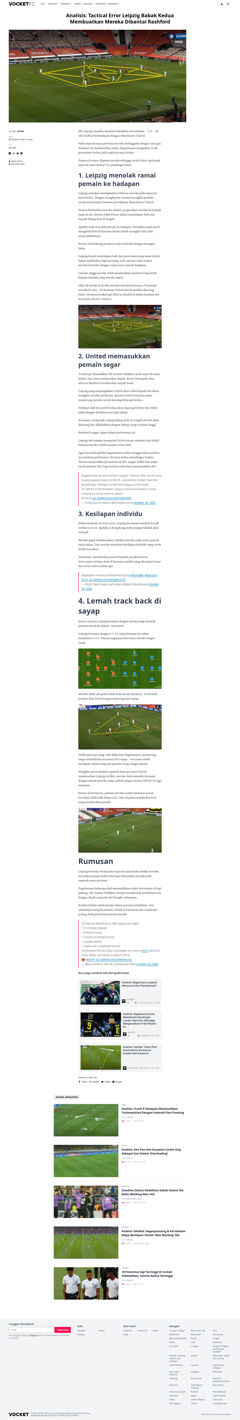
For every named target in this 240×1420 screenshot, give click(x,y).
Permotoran (196, 1378)
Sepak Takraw (219, 1395)
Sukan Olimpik (197, 1399)
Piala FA (194, 1391)
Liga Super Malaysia (174, 1373)
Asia (43, 4)
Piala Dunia (218, 1385)
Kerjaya (81, 1334)
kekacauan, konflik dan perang (221, 1357)
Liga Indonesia (176, 1365)
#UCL (85, 580)
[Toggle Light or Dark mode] (222, 4)
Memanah (217, 1371)
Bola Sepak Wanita (177, 1338)
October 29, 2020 (147, 964)
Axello (14, 148)
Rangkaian (113, 4)
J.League (195, 1346)
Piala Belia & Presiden (196, 1386)
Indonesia (65, 4)
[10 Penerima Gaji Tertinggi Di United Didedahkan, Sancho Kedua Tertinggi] (86, 1283)
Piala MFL (173, 1395)
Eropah (77, 4)
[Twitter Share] (18, 153)
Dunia (194, 1338)
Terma (102, 1330)
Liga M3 (194, 1365)
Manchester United (18, 164)
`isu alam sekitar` (177, 1330)
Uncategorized (219, 1403)
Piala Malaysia (219, 1391)
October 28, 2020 (144, 503)
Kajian (194, 1355)
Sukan (172, 1399)
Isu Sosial (173, 1346)
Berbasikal (196, 1334)
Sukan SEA (217, 1399)
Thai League (175, 1403)
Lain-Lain (87, 4)
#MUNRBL (137, 575)
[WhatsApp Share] (14, 153)
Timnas (194, 1403)
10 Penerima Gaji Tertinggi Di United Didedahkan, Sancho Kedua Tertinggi (147, 1274)
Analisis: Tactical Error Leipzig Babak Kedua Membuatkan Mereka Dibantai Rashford (120, 18)
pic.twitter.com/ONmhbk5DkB (112, 498)
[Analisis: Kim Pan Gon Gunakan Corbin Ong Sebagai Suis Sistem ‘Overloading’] (86, 1161)
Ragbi (193, 1395)
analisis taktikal (17, 161)
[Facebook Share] (10, 153)
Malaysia (53, 4)
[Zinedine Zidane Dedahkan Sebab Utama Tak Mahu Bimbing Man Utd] (86, 1202)
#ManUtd (151, 575)
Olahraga (173, 1378)
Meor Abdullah (134, 1199)
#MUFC (90, 959)
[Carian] (228, 4)
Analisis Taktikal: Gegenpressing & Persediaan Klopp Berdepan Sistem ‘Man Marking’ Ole (153, 1233)
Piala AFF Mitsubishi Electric (221, 1379)
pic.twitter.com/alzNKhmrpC (114, 959)
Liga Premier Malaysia (219, 1366)
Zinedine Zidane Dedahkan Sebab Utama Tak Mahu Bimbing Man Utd (152, 1192)
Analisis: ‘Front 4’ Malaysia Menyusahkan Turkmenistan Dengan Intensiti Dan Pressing (153, 1110)
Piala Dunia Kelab (177, 1391)
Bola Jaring (218, 1334)
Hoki (193, 1342)
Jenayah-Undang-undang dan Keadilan (221, 1349)
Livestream (100, 4)
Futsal (172, 1342)
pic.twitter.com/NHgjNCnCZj (107, 580)
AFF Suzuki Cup (198, 1330)
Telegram (33, 1335)
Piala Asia (173, 1385)
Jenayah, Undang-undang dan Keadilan (177, 1358)
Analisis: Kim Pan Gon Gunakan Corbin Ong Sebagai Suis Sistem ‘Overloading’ (151, 1151)
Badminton (174, 1334)
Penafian (82, 1330)
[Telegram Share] (21, 153)
